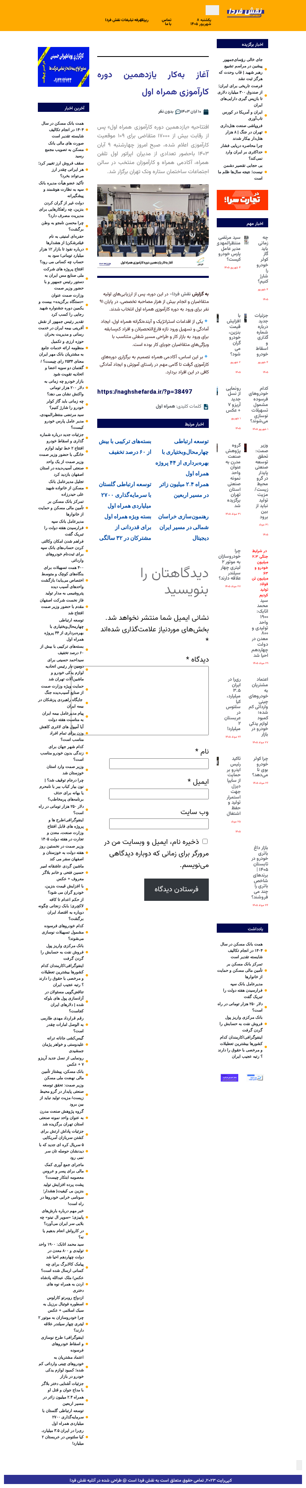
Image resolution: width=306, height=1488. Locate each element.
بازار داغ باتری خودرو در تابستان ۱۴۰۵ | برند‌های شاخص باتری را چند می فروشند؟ (259, 872)
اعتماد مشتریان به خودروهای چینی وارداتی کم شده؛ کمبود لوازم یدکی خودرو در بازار (258, 707)
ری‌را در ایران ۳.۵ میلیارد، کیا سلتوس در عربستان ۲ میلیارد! (232, 704)
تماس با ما (166, 22)
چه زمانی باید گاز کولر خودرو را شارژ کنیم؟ (262, 259)
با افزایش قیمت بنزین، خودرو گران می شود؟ (234, 335)
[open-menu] (212, 10)
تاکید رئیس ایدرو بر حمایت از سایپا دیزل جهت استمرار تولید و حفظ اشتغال (234, 786)
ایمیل (198, 782)
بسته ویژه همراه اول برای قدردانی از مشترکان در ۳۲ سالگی (125, 527)
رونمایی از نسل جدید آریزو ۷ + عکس (233, 399)
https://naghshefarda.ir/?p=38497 (144, 391)
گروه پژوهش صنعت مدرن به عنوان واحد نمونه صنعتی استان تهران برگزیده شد (233, 476)
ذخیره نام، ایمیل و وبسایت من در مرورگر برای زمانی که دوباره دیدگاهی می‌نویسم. (156, 853)
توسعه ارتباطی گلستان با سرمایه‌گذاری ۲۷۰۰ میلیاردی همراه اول (125, 495)
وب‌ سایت (194, 812)
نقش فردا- (181, 294)
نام (202, 752)
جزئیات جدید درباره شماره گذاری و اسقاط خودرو (261, 335)
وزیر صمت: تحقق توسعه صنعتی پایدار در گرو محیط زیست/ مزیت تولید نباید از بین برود (261, 481)
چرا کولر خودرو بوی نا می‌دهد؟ (260, 767)
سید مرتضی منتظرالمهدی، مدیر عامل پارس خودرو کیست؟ (227, 248)
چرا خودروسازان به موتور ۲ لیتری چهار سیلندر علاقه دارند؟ (229, 564)
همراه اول (165, 406)
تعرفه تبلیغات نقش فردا (124, 20)
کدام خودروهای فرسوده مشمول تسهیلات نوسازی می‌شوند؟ (258, 405)
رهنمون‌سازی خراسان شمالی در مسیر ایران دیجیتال (183, 527)
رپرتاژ (144, 20)
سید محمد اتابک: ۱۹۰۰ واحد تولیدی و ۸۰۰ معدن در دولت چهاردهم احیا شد (259, 603)
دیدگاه (197, 660)
